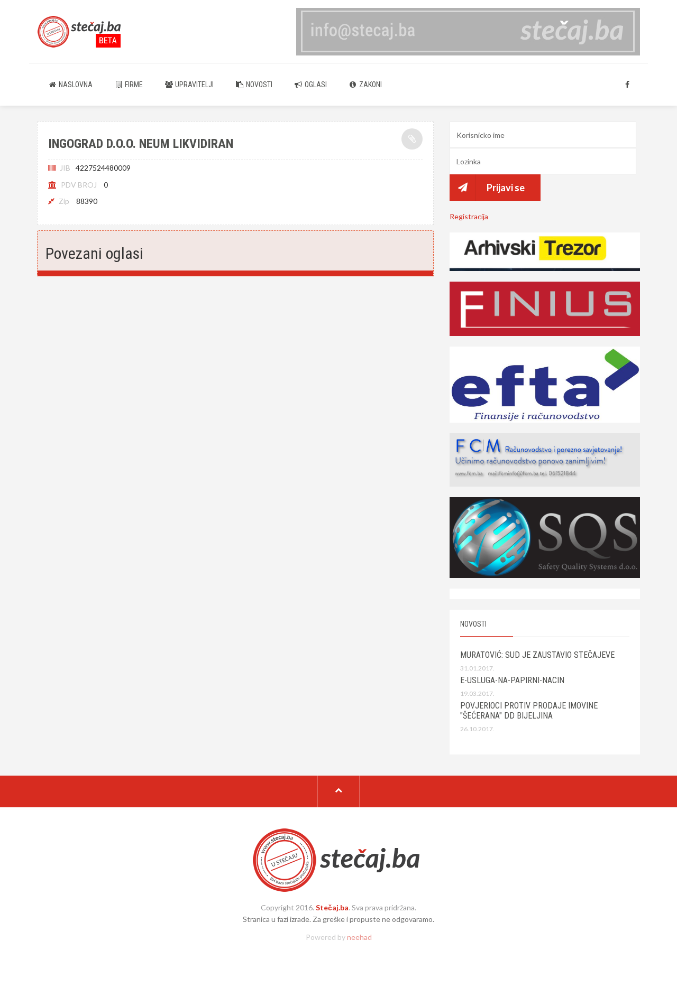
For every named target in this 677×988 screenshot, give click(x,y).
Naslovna (75, 84)
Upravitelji (193, 84)
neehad (359, 937)
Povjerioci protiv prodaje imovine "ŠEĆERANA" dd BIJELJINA (529, 711)
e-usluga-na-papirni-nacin (512, 680)
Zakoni (370, 84)
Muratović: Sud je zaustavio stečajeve (537, 655)
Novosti (258, 84)
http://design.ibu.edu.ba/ (338, 954)
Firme (133, 84)
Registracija (469, 216)
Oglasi (315, 84)
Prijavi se (506, 187)
